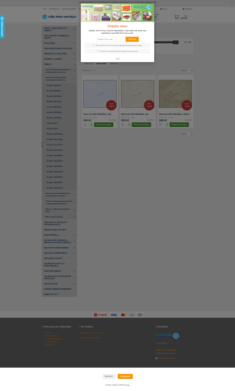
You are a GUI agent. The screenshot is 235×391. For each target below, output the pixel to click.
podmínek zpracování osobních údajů (130, 45)
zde (128, 385)
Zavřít (117, 59)
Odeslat (132, 39)
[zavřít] (150, 7)
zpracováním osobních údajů (117, 51)
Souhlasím (125, 376)
